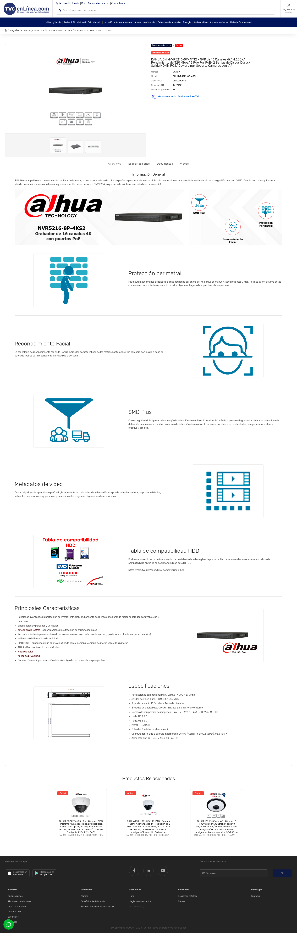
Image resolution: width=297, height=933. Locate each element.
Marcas (106, 3)
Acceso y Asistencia (144, 22)
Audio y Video (200, 22)
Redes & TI (69, 22)
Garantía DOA (14, 911)
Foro (83, 3)
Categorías (13, 30)
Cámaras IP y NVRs (53, 30)
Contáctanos (118, 3)
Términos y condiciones (19, 901)
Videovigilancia (53, 22)
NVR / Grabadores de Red (81, 30)
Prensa (181, 901)
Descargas (256, 890)
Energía (187, 22)
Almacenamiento (219, 22)
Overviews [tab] (114, 163)
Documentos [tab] (165, 163)
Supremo (255, 896)
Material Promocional (240, 22)
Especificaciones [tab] (139, 163)
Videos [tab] (184, 163)
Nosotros (13, 890)
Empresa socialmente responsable (97, 906)
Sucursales (94, 3)
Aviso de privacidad (17, 906)
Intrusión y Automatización (118, 22)
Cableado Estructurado (89, 22)
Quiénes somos (15, 896)
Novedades (184, 890)
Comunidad (135, 890)
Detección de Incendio (169, 22)
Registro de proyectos (140, 901)
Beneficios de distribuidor (93, 901)
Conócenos (86, 890)
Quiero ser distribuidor (68, 3)
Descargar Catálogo (187, 896)
